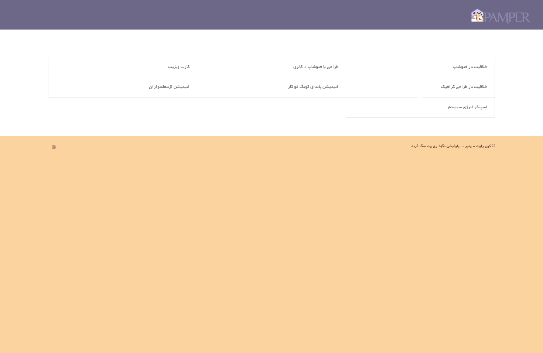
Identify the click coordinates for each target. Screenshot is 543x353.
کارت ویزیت (178, 67)
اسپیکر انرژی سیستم (467, 107)
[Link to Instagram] (53, 147)
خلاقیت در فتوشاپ (470, 67)
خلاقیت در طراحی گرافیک (464, 87)
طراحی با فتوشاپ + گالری (315, 67)
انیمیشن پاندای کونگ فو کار (313, 87)
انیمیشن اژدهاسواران (169, 87)
